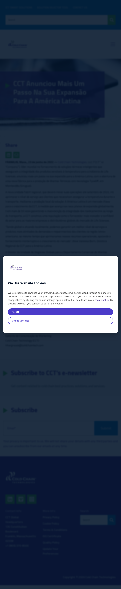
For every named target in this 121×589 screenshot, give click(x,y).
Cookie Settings (20, 320)
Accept (15, 312)
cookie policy (102, 299)
